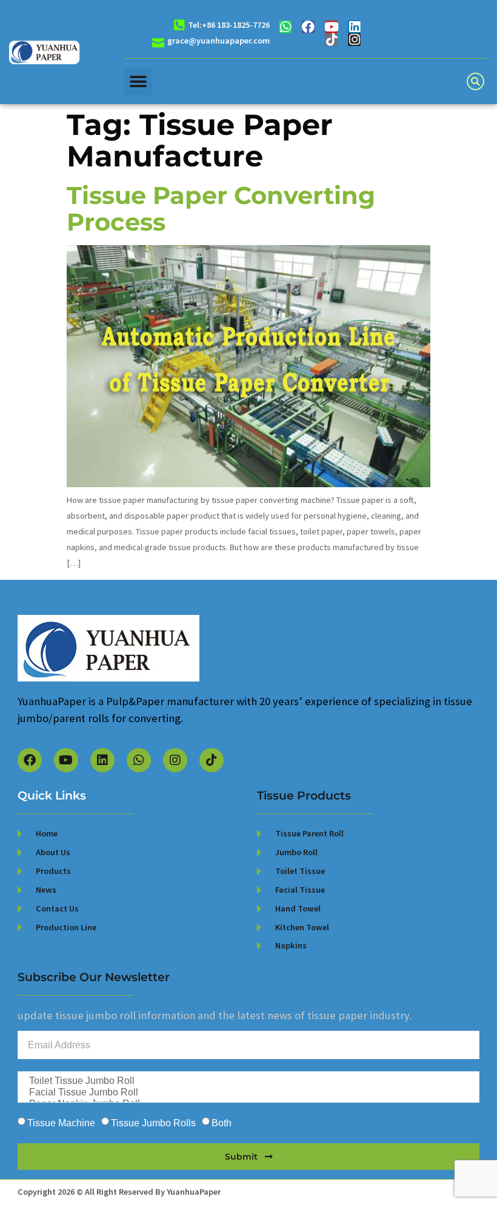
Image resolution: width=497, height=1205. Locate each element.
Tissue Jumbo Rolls (153, 1123)
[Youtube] (331, 27)
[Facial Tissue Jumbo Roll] (247, 1092)
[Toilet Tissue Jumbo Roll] (247, 1081)
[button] (138, 81)
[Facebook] (308, 27)
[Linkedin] (354, 27)
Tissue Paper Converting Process (221, 208)
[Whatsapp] (285, 27)
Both (222, 1123)
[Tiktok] (331, 39)
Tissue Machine (61, 1123)
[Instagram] (354, 39)
